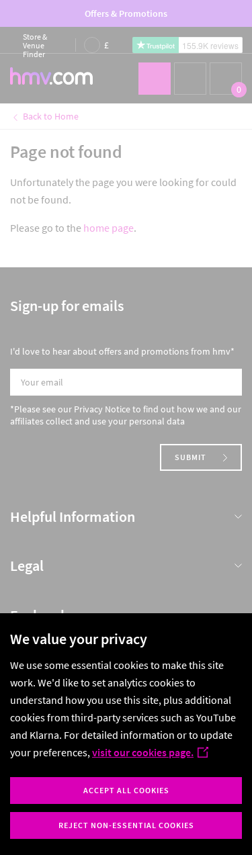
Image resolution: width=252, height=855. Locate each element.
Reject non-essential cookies (126, 825)
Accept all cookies (126, 790)
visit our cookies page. (143, 752)
